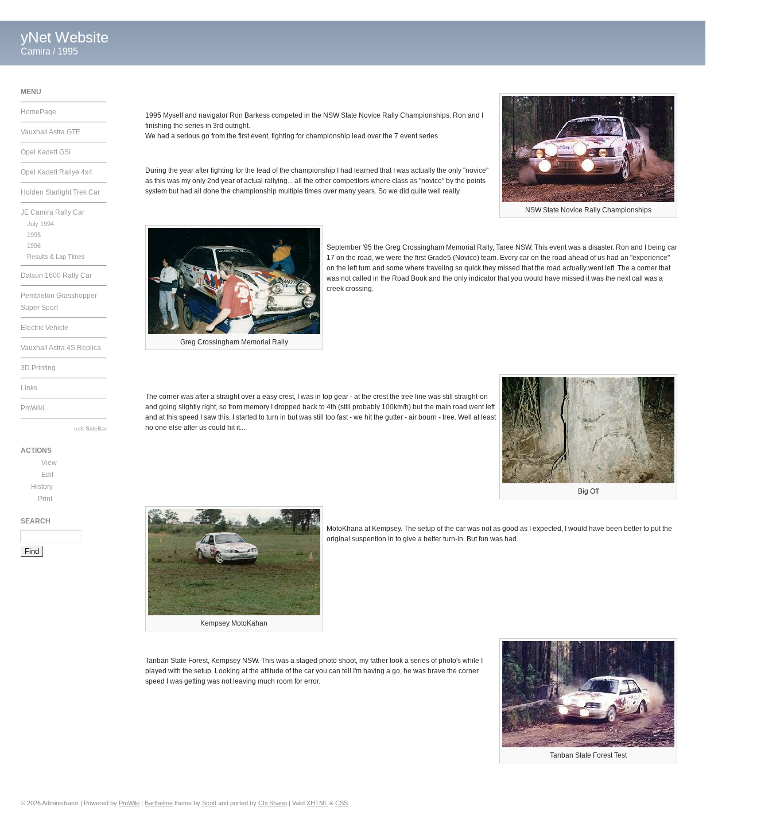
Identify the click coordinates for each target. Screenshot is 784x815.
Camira (36, 51)
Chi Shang (272, 803)
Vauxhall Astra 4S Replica (61, 348)
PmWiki (32, 408)
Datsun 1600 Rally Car (56, 275)
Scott (209, 803)
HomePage (38, 112)
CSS (341, 803)
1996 (34, 245)
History (42, 487)
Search (36, 521)
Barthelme (159, 803)
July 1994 (40, 223)
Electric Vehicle (44, 328)
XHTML (317, 803)
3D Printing (38, 368)
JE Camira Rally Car (52, 212)
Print (45, 499)
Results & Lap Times (56, 256)
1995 (67, 51)
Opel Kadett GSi (46, 152)
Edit (47, 475)
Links (29, 388)
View (49, 463)
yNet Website (64, 37)
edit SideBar (90, 428)
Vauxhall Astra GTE (50, 132)
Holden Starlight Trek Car (60, 192)
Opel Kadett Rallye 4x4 (56, 172)
